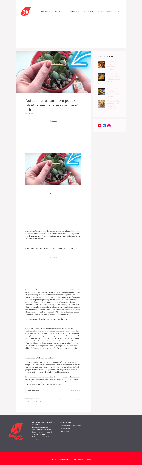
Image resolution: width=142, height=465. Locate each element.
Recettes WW (88, 11)
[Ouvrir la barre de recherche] (118, 11)
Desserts (44, 11)
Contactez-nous (65, 428)
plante (55, 367)
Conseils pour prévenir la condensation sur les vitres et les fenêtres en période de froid (53, 400)
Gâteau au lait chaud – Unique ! (36, 402)
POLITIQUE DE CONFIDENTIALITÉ (70, 425)
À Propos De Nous (65, 422)
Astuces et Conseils (105, 11)
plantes (66, 290)
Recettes (58, 11)
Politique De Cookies (66, 431)
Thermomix (73, 11)
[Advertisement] (71, 34)
